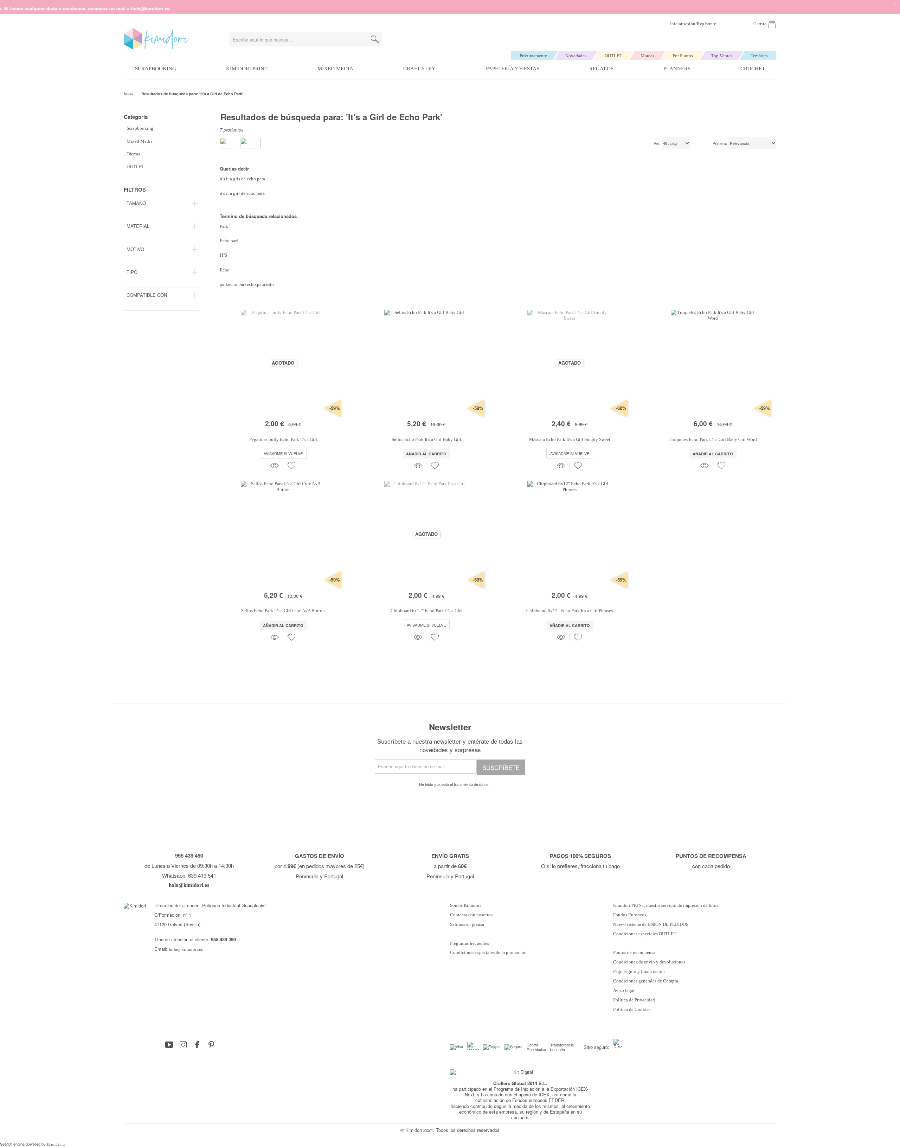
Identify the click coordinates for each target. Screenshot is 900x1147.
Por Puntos (683, 55)
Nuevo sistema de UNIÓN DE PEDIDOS (650, 924)
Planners (676, 68)
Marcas (647, 55)
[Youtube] (169, 1044)
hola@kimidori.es (186, 949)
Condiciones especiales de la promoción (489, 952)
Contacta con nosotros (471, 914)
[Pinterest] (211, 1044)
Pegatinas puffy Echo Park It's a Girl (283, 439)
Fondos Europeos (629, 914)
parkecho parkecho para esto (247, 284)
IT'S (223, 255)
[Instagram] (183, 1044)
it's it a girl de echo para (242, 193)
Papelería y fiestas (512, 68)
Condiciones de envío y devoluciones (649, 962)
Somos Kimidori (465, 905)
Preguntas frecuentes (469, 943)
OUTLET (613, 55)
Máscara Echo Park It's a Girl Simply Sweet (569, 439)
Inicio (129, 94)
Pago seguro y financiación (639, 971)
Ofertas (133, 153)
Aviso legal (624, 990)
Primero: (720, 143)
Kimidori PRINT (247, 68)
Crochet (752, 68)
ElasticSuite (56, 1144)
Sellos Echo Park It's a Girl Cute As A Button (283, 610)
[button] (291, 465)
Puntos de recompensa (634, 952)
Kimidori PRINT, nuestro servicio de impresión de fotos (665, 905)
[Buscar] (375, 39)
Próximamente (533, 55)
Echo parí (229, 240)
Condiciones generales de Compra (645, 981)
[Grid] (250, 143)
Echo (225, 270)
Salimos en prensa (467, 924)
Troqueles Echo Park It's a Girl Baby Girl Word (713, 439)
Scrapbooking (155, 68)
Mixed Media (335, 68)
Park (224, 226)
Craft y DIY (419, 68)
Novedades (575, 55)
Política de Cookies (631, 1009)
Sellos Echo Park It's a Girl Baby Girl (426, 439)
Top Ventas (721, 55)
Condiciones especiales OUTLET (644, 933)
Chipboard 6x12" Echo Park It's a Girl (426, 610)
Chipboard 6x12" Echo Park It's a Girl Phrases (569, 610)
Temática (759, 55)
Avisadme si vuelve (283, 453)
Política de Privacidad (634, 1000)
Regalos (601, 68)
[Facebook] (197, 1044)
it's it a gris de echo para (242, 178)
